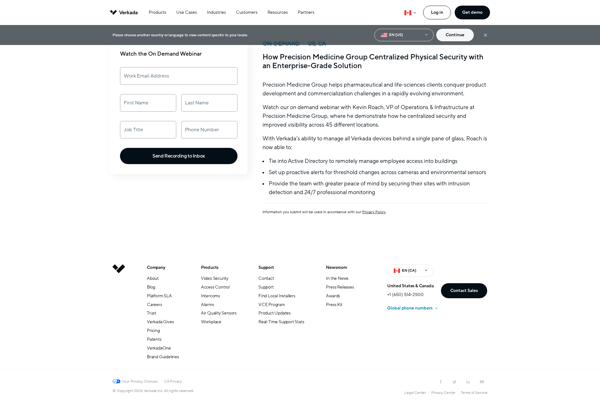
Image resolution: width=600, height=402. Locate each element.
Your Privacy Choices (140, 381)
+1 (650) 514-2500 (405, 295)
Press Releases (340, 287)
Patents (154, 339)
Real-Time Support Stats (281, 322)
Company (156, 267)
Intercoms (210, 296)
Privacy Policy (374, 211)
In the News (337, 278)
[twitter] (454, 381)
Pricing (153, 331)
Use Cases (186, 12)
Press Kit (334, 305)
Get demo (472, 12)
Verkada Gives (160, 322)
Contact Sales (464, 291)
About (153, 278)
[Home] (118, 316)
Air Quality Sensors (219, 313)
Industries (216, 12)
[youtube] (482, 381)
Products (157, 12)
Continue (455, 35)
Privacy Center (443, 392)
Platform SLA (159, 296)
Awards (333, 296)
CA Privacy (173, 381)
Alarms (207, 305)
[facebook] (440, 381)
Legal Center (415, 392)
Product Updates (274, 313)
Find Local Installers (276, 296)
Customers (247, 12)
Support (266, 267)
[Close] (485, 35)
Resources (278, 12)
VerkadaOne (159, 348)
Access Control (215, 287)
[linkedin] (468, 381)
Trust (151, 313)
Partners (306, 12)
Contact (266, 278)
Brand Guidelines (163, 357)
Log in (437, 12)
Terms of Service (474, 392)
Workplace (211, 322)
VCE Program (271, 305)
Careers (154, 305)
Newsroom (336, 267)
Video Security (214, 278)
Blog (151, 287)
